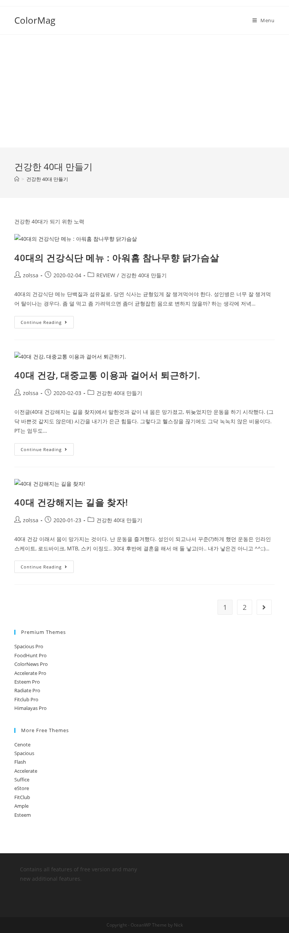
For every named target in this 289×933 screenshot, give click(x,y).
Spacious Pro (28, 646)
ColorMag (34, 20)
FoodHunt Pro (30, 655)
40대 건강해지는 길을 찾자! (71, 502)
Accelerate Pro (30, 673)
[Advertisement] (144, 91)
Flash (20, 761)
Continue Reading (41, 322)
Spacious (24, 753)
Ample (21, 805)
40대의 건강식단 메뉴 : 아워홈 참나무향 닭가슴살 (116, 257)
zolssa (30, 275)
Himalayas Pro (30, 708)
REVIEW (105, 275)
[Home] (16, 179)
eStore (21, 788)
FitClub (22, 797)
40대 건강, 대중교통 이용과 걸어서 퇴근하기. (107, 375)
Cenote (22, 744)
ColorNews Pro (31, 664)
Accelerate (25, 770)
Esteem (22, 814)
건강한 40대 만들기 (144, 275)
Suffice (21, 779)
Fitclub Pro (26, 699)
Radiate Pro (27, 690)
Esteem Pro (27, 681)
